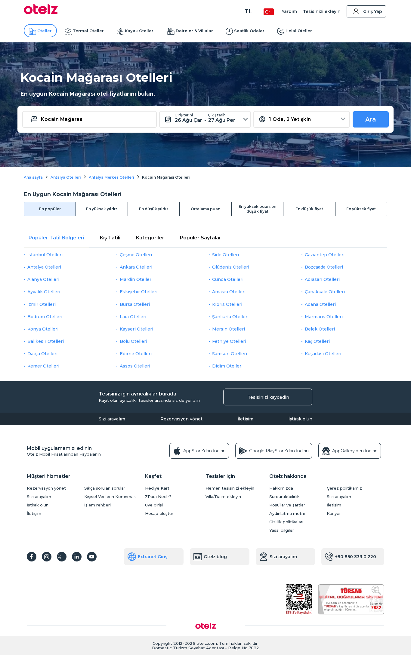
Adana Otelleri (320, 304)
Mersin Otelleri (228, 329)
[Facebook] (31, 556)
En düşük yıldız (153, 209)
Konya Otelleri (42, 329)
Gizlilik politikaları (286, 522)
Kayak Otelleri (140, 30)
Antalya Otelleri (44, 267)
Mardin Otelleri (136, 279)
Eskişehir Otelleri (138, 291)
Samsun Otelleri (229, 353)
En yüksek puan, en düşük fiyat (257, 209)
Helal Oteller (299, 30)
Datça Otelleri (42, 353)
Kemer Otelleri (43, 366)
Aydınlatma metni (287, 513)
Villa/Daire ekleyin (223, 496)
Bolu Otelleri (133, 341)
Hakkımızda (281, 488)
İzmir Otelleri (41, 304)
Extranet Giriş (152, 556)
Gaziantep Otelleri (325, 254)
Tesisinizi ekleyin (322, 11)
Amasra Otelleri (229, 291)
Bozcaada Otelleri (324, 267)
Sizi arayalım (112, 419)
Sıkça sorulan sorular (104, 488)
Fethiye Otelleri (229, 341)
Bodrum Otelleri (44, 316)
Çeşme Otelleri (136, 254)
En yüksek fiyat (361, 209)
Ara (370, 119)
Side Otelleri (225, 254)
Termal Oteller (88, 30)
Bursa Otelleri (135, 304)
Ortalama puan (205, 209)
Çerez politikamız (344, 488)
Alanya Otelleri (43, 279)
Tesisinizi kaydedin (268, 397)
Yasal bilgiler (281, 530)
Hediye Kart (157, 488)
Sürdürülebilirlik (284, 496)
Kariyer (334, 513)
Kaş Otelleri (317, 341)
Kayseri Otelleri (136, 329)
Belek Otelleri (320, 329)
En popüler (50, 209)
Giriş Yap (372, 11)
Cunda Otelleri (227, 279)
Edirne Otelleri (136, 353)
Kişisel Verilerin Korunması (110, 496)
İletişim (245, 419)
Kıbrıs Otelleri (227, 304)
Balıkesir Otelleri (45, 341)
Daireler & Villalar (194, 30)
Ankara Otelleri (136, 267)
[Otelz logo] (41, 12)
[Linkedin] (77, 556)
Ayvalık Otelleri (43, 291)
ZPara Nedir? (158, 496)
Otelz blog (215, 556)
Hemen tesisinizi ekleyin (230, 488)
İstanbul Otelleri (45, 254)
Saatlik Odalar (249, 30)
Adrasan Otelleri (322, 279)
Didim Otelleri (227, 366)
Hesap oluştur (159, 513)
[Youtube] (92, 556)
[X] (61, 556)
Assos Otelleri (135, 366)
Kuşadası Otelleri (323, 353)
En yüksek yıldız (101, 209)
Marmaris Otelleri (324, 316)
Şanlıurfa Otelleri (230, 316)
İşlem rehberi (97, 505)
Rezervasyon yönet (181, 419)
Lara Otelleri (133, 316)
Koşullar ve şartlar (287, 505)
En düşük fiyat (309, 209)
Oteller (44, 30)
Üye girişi (154, 505)
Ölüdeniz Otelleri (230, 267)
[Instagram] (46, 556)
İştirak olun (300, 419)
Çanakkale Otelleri (325, 291)
